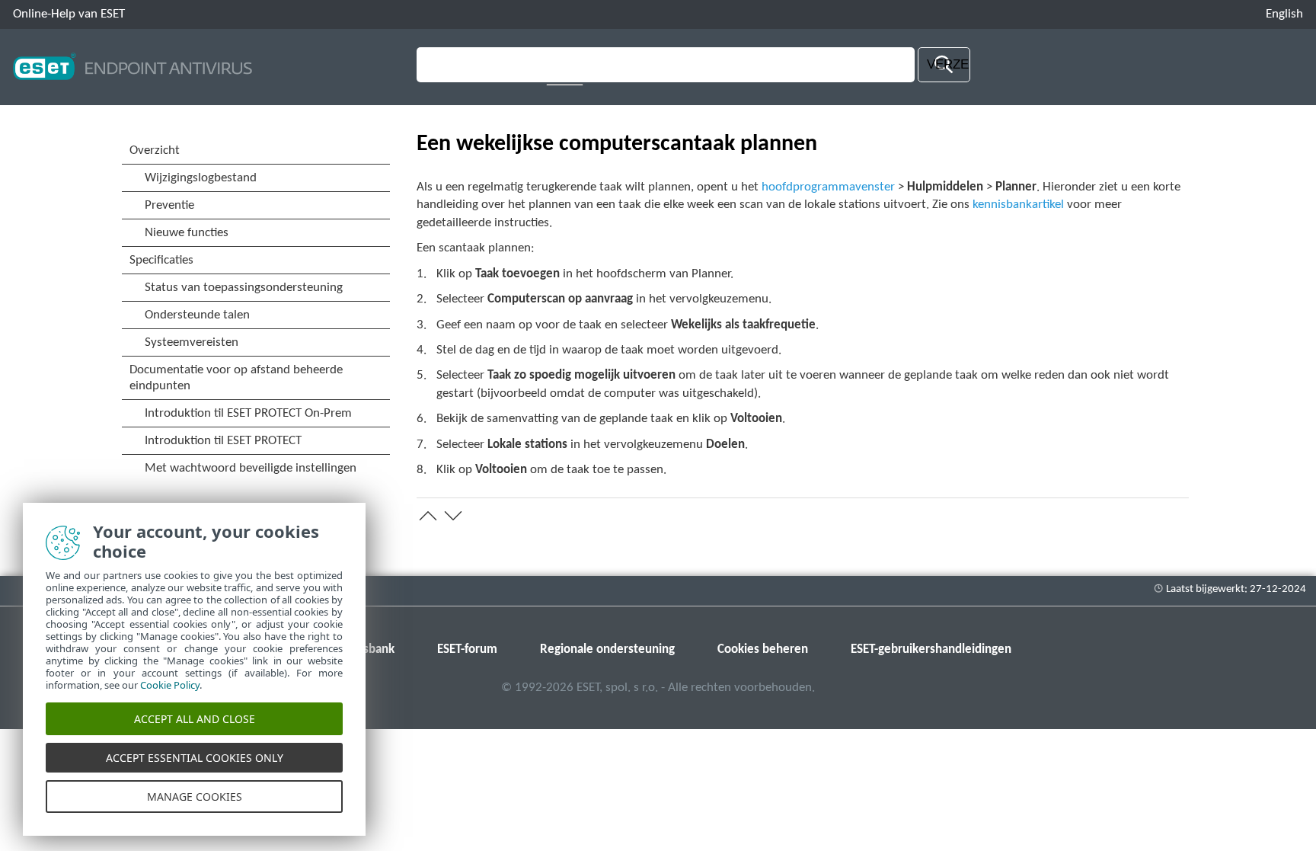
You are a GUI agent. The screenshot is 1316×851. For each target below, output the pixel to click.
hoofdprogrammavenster (828, 187)
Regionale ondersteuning (607, 649)
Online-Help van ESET (69, 14)
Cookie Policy (170, 685)
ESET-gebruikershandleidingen (931, 649)
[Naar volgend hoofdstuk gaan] (453, 515)
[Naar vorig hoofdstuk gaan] (428, 515)
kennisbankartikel (1018, 204)
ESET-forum (467, 649)
